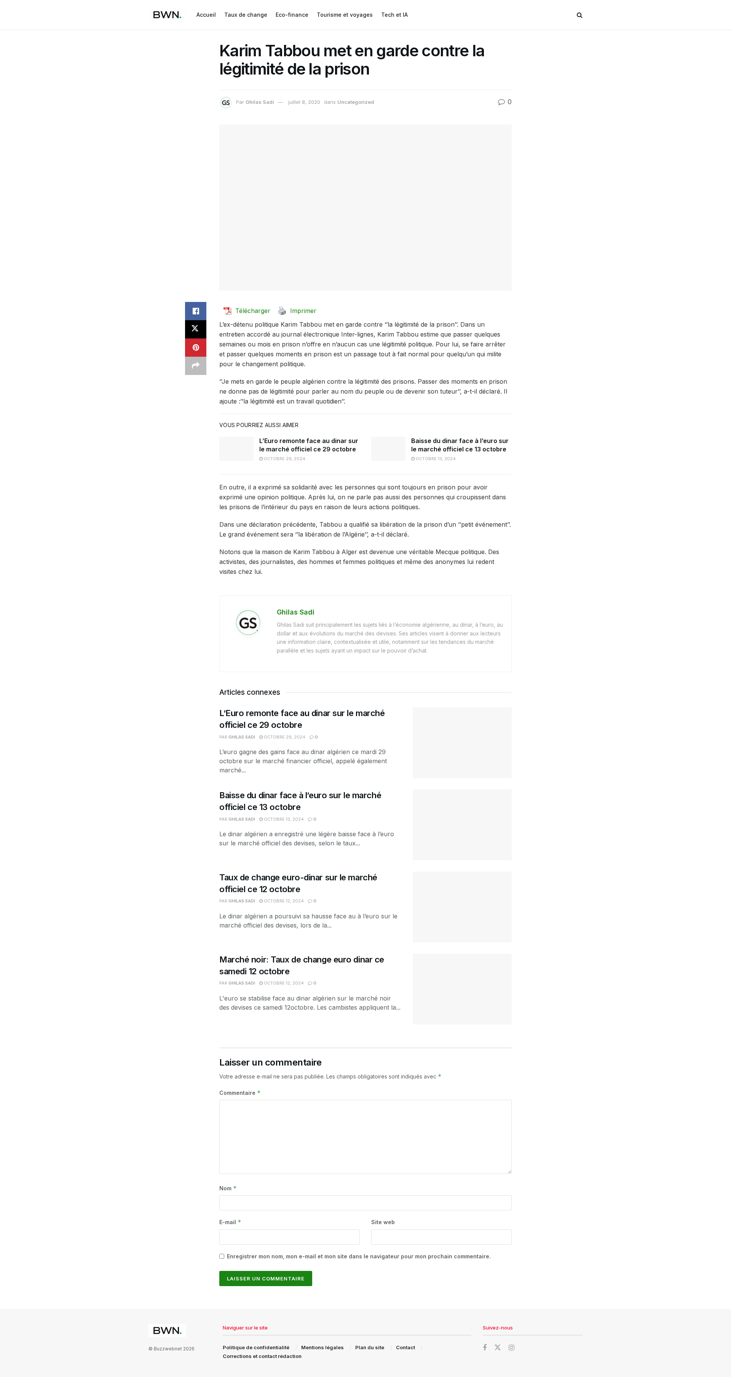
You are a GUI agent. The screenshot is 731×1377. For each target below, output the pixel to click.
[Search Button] (580, 15)
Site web (383, 1222)
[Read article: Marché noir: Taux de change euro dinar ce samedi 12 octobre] (462, 989)
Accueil (206, 14)
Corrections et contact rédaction (262, 1356)
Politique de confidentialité (256, 1347)
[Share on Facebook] (195, 311)
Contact (405, 1347)
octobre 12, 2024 (283, 901)
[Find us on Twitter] (497, 1347)
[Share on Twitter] (195, 329)
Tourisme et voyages (345, 14)
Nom (228, 1188)
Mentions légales (322, 1347)
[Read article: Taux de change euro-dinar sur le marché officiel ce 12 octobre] (462, 907)
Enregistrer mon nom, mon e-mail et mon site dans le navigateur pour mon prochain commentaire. (359, 1256)
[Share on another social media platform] (195, 366)
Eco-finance (292, 14)
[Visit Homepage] (167, 14)
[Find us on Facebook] (485, 1348)
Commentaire (240, 1092)
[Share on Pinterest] (195, 347)
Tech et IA (394, 14)
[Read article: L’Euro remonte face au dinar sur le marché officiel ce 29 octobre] (236, 449)
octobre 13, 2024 (435, 458)
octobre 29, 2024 (284, 458)
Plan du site (369, 1347)
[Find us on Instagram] (511, 1348)
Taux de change (245, 14)
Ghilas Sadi (260, 102)
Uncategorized (355, 102)
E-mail (230, 1222)
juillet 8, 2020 (304, 102)
